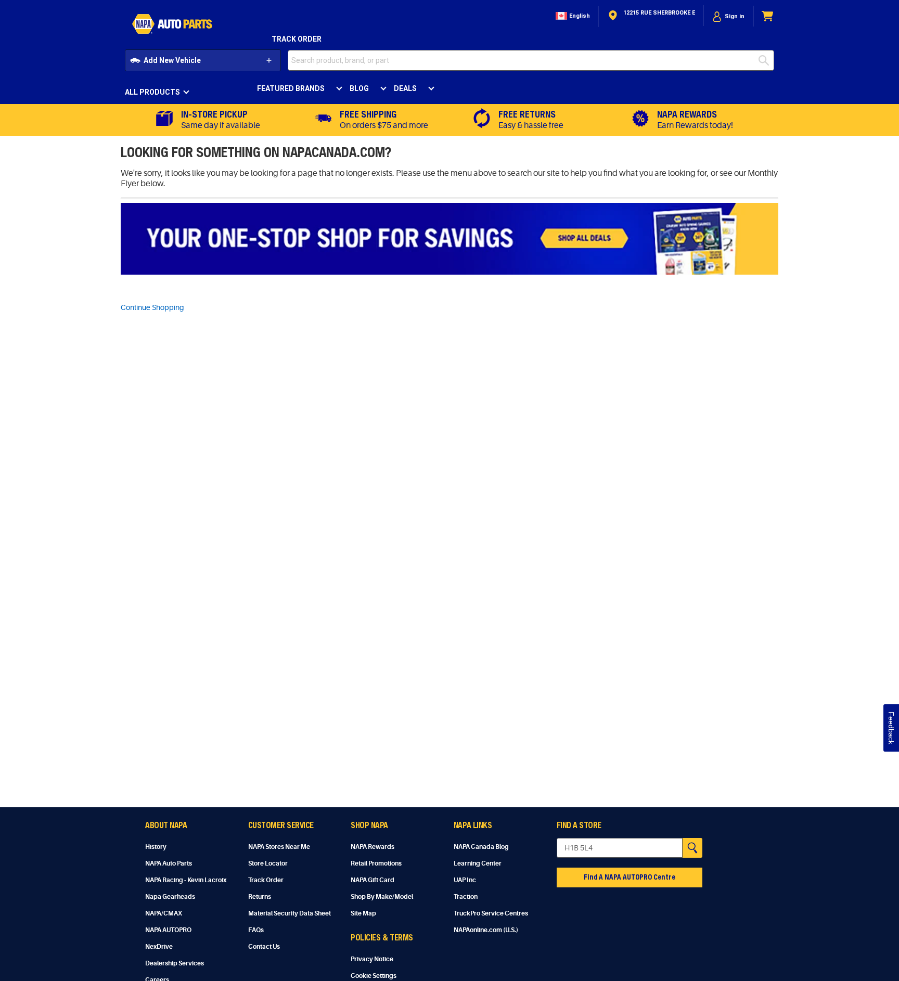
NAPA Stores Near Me (279, 846)
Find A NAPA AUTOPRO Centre (629, 876)
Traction (466, 896)
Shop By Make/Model (382, 896)
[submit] (766, 60)
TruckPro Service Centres (491, 913)
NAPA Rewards (372, 846)
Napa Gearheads (170, 896)
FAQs (256, 930)
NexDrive (159, 946)
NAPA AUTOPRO (168, 930)
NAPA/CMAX (163, 913)
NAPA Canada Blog (481, 846)
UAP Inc (465, 880)
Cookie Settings (373, 975)
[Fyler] (449, 239)
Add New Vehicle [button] (172, 60)
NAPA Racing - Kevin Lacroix (185, 880)
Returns (259, 896)
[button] (572, 16)
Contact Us (264, 946)
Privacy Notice (372, 959)
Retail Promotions (376, 863)
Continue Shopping (152, 307)
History (155, 846)
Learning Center (478, 863)
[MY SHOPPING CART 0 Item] (768, 16)
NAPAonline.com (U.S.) (486, 930)
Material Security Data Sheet (289, 913)
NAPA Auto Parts (168, 863)
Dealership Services (174, 963)
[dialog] (728, 16)
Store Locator (268, 863)
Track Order (297, 39)
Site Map (363, 913)
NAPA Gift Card (372, 880)
